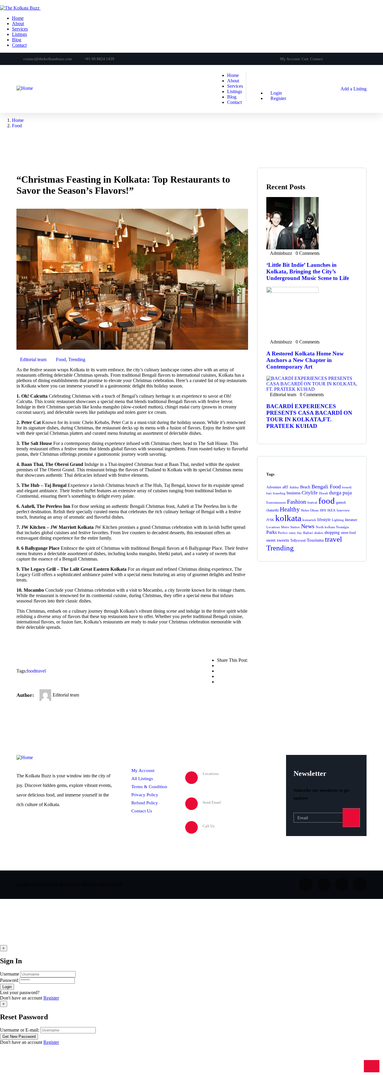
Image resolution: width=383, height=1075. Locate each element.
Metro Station (290, 527)
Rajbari (308, 533)
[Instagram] (344, 59)
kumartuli (309, 520)
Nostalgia (342, 527)
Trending (76, 359)
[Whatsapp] (364, 59)
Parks (271, 532)
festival (312, 502)
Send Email (212, 802)
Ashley (294, 487)
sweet (271, 540)
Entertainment (276, 502)
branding (279, 493)
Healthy (290, 509)
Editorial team (33, 359)
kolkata (288, 518)
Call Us (209, 826)
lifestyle (324, 519)
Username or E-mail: (19, 1029)
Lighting (338, 520)
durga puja (340, 493)
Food (17, 125)
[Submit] (351, 817)
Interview (343, 510)
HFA (323, 510)
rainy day (295, 533)
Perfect (283, 533)
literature (351, 520)
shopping (332, 532)
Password (9, 980)
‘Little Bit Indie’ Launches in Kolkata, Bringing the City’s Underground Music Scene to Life (307, 271)
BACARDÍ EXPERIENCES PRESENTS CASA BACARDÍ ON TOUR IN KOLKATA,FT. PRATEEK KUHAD (309, 416)
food (31, 670)
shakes (318, 533)
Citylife (310, 493)
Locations (273, 527)
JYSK (270, 520)
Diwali (323, 493)
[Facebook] (334, 59)
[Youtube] (354, 59)
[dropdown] (2, 2)
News (307, 526)
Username (9, 973)
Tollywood (298, 540)
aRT (285, 487)
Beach (305, 486)
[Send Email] (191, 803)
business (293, 492)
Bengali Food (326, 487)
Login (275, 93)
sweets (283, 540)
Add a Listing (353, 88)
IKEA (331, 510)
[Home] (24, 88)
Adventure (273, 487)
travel (40, 670)
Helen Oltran (310, 510)
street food (348, 533)
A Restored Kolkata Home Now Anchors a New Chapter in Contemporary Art (305, 360)
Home (18, 120)
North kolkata (325, 527)
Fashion (296, 501)
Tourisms (315, 540)
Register (51, 997)
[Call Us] (191, 827)
